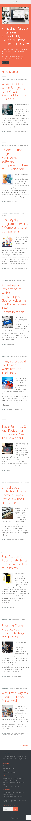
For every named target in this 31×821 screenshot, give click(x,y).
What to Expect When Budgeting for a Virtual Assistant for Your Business (14, 91)
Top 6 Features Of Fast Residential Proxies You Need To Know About (14, 432)
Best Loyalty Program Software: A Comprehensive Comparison (15, 225)
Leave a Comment (22, 79)
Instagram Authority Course (9, 772)
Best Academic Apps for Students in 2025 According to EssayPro (14, 562)
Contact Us (5, 766)
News (9, 344)
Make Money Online (23, 131)
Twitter (18, 818)
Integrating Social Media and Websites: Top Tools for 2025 (14, 367)
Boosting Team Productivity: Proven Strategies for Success (14, 631)
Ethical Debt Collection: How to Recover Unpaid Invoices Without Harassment (14, 495)
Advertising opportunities (9, 768)
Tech (19, 201)
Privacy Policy (6, 770)
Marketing (4, 133)
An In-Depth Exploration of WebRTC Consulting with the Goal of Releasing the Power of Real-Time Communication (15, 298)
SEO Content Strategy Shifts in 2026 (11, 786)
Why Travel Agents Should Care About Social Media (15, 697)
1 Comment (24, 688)
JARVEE (19, 817)
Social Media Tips (15, 409)
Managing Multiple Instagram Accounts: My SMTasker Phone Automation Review (15, 36)
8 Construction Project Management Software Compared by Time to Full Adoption (15, 159)
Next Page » (24, 745)
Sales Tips (26, 268)
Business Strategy (13, 131)
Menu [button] (16, 2)
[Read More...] (5, 63)
